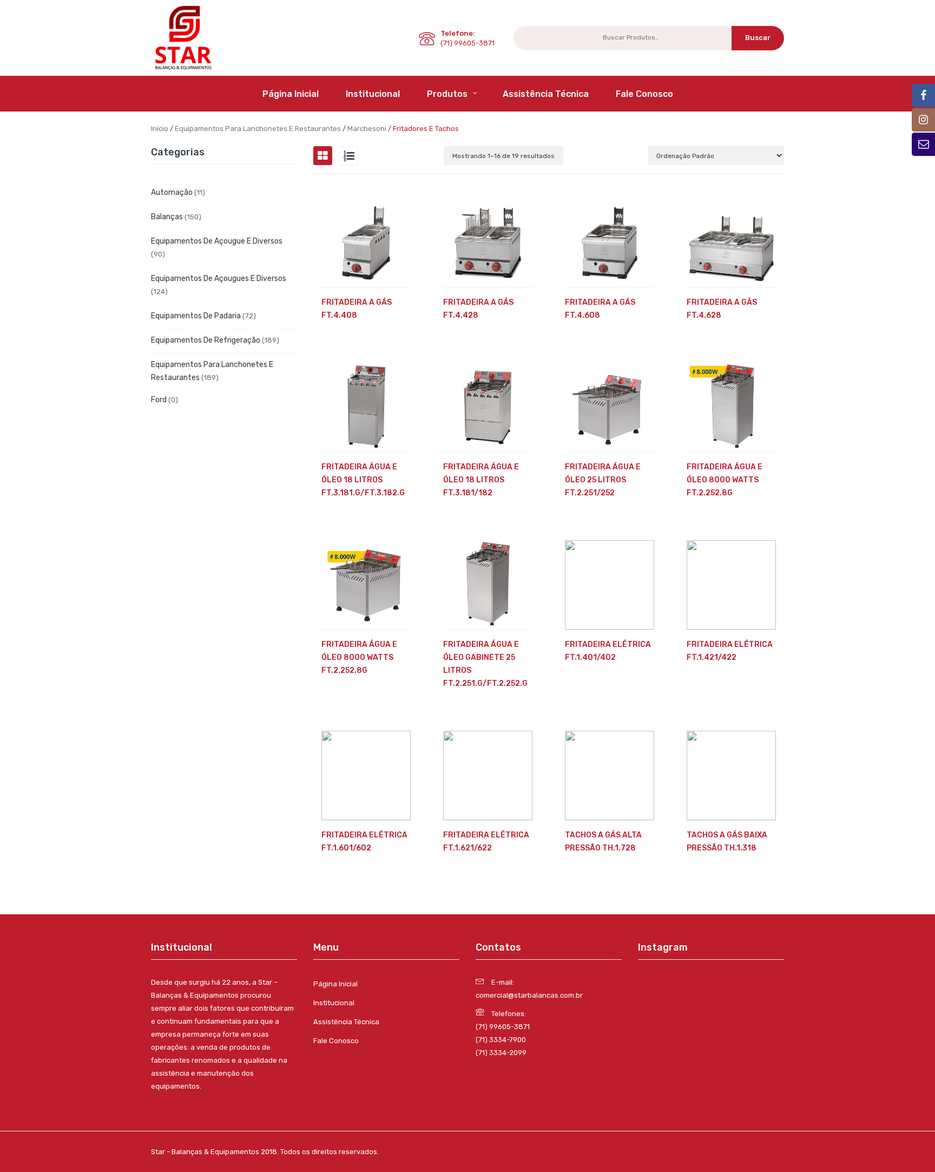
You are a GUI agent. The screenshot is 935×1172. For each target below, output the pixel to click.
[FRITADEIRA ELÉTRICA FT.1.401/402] (609, 585)
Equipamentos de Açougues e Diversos (218, 278)
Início (159, 129)
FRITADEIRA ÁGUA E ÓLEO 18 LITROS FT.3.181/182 (481, 479)
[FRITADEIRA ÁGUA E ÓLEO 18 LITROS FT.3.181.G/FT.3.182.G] (366, 407)
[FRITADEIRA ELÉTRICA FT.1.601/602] (366, 775)
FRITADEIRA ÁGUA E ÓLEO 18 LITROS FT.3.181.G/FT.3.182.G (363, 479)
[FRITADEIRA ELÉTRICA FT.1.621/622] (487, 775)
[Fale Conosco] (923, 144)
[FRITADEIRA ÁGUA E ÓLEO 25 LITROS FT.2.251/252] (609, 407)
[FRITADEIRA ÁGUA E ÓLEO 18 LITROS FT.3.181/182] (487, 407)
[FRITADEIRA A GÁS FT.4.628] (731, 242)
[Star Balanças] (183, 37)
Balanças (167, 216)
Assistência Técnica (346, 1022)
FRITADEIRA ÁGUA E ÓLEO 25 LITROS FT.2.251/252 (603, 479)
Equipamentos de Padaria (196, 315)
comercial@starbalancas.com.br (529, 995)
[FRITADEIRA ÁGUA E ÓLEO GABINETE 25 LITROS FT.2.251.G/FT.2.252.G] (487, 585)
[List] (348, 155)
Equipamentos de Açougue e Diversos (216, 241)
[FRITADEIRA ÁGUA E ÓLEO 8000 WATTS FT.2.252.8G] (731, 407)
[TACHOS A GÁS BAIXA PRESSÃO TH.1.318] (731, 775)
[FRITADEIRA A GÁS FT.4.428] (487, 242)
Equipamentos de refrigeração (205, 340)
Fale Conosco (336, 1041)
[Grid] (322, 155)
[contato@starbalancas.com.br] (923, 95)
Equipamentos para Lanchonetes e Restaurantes (258, 129)
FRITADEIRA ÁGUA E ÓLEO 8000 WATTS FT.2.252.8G (724, 479)
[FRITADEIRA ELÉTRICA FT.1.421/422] (731, 585)
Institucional (333, 1003)
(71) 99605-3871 (503, 1027)
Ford (159, 399)
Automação (172, 192)
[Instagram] (923, 120)
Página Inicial (335, 984)
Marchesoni (366, 129)
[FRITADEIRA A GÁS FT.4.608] (609, 242)
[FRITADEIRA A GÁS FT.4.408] (366, 242)
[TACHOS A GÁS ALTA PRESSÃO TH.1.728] (609, 775)
